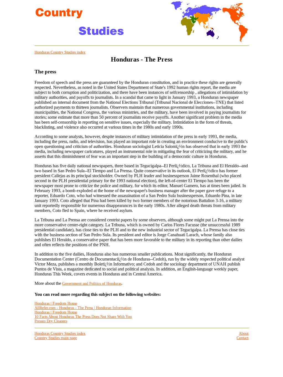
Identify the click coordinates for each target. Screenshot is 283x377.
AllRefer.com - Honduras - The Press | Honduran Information (83, 308)
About (243, 333)
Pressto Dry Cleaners (51, 321)
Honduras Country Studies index (60, 52)
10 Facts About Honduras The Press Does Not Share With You (83, 317)
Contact (242, 338)
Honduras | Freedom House (56, 303)
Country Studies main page (56, 338)
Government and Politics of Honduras (91, 284)
